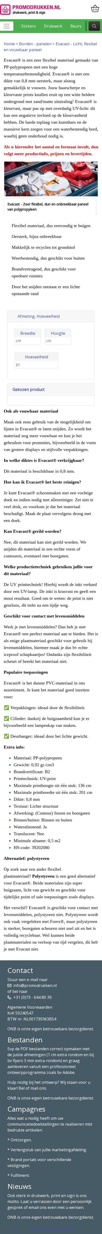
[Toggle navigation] (6, 26)
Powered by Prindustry (51, 1229)
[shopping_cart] (95, 8)
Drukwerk (53, 26)
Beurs (75, 26)
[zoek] (94, 26)
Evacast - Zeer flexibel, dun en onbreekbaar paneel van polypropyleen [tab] (47, 207)
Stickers (28, 26)
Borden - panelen (35, 44)
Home (10, 44)
